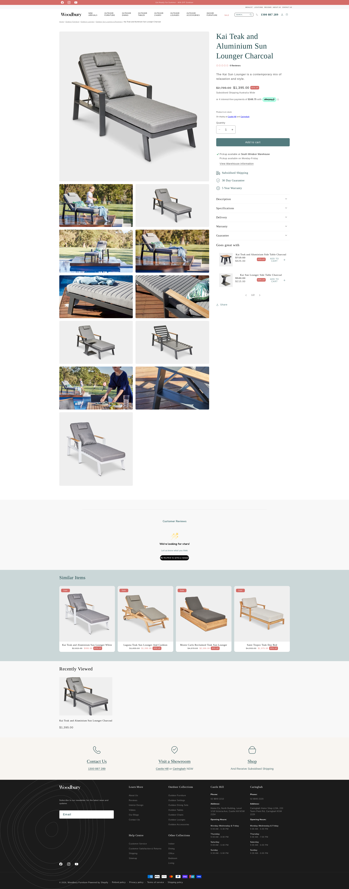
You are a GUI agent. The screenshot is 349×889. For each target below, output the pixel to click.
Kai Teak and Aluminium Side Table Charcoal (261, 254)
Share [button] (223, 304)
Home (61, 22)
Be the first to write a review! (174, 558)
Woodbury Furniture (77, 882)
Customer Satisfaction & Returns (145, 848)
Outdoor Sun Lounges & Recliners (109, 22)
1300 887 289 (269, 14)
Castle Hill (232, 117)
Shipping (133, 853)
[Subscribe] (110, 814)
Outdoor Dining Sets (178, 805)
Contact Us (97, 761)
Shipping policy (175, 882)
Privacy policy (136, 882)
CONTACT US (287, 7)
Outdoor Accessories (178, 824)
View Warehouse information (237, 163)
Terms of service (155, 882)
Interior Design (136, 805)
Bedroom (172, 858)
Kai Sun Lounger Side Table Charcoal (261, 274)
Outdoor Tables (175, 810)
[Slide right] (260, 295)
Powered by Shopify (98, 882)
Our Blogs (134, 815)
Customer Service (138, 844)
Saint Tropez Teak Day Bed (262, 644)
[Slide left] (246, 295)
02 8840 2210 (217, 798)
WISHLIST (249, 7)
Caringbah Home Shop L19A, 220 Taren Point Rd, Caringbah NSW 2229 (266, 811)
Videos (132, 810)
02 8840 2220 (256, 798)
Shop (252, 761)
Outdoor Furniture (72, 22)
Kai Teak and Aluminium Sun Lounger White (87, 644)
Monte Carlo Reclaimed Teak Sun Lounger (203, 644)
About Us (133, 795)
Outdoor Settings (176, 800)
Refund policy (119, 882)
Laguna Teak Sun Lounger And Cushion (145, 644)
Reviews (133, 800)
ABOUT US (277, 7)
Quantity (220, 123)
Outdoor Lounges (87, 22)
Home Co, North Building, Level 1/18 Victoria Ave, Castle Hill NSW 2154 (228, 811)
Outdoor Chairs (175, 815)
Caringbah (245, 117)
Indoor (171, 844)
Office (171, 853)
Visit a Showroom (174, 761)
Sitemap (133, 858)
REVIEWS (267, 7)
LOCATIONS (258, 7)
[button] (109, 14)
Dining (171, 848)
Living (171, 863)
